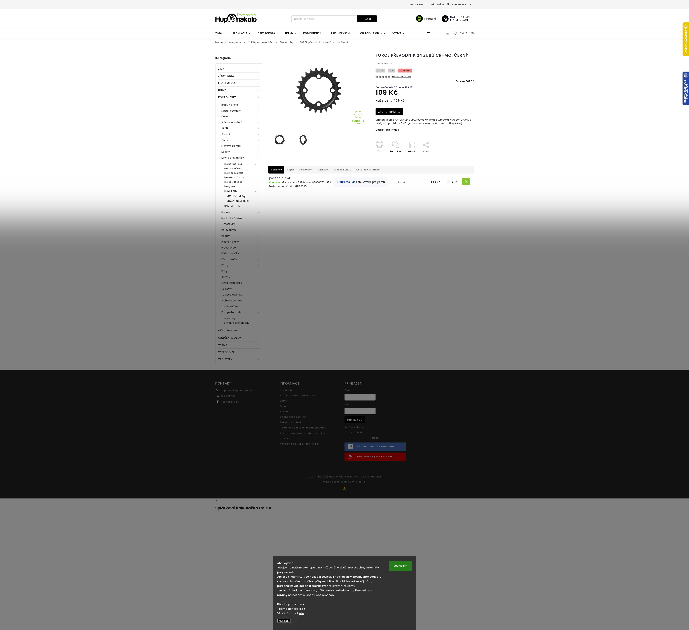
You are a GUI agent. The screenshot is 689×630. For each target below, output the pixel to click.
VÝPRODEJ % (226, 352)
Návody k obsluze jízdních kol (299, 443)
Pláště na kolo (230, 241)
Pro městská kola (234, 177)
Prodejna (417, 4)
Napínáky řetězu (231, 218)
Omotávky (228, 224)
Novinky (285, 438)
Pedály (225, 236)
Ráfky (224, 265)
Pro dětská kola (233, 181)
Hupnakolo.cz (230, 401)
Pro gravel (230, 186)
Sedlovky (227, 289)
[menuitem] (221, 33)
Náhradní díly (232, 206)
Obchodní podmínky (293, 416)
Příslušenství (227, 330)
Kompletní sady (231, 312)
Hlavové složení (231, 146)
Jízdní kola (226, 76)
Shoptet (337, 481)
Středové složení (231, 122)
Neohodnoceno (401, 77)
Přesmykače (229, 259)
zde (301, 613)
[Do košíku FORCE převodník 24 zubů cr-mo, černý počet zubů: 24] (466, 181)
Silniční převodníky (238, 200)
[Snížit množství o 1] (448, 181)
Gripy (224, 140)
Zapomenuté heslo (355, 432)
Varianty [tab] (276, 169)
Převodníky (230, 190)
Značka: (465, 81)
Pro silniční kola (233, 168)
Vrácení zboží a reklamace (448, 4)
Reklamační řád (290, 422)
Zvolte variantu (389, 112)
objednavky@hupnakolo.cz (239, 390)
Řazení (225, 134)
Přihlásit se (354, 419)
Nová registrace (354, 427)
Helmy (222, 90)
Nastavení (284, 620)
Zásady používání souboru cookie (302, 433)
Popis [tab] (290, 169)
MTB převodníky (236, 196)
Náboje (225, 212)
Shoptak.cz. (358, 481)
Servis (284, 400)
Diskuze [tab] (323, 169)
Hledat (367, 18)
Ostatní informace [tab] (368, 169)
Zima (221, 69)
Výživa (223, 345)
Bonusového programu (370, 182)
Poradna (285, 411)
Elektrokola (227, 83)
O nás (283, 406)
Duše (224, 116)
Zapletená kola (230, 306)
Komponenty (227, 97)
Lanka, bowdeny (231, 111)
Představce (228, 247)
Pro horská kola (233, 163)
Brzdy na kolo (229, 105)
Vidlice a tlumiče (232, 300)
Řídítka (225, 128)
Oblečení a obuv (229, 337)
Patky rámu (228, 230)
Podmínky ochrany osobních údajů (303, 427)
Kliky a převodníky (232, 158)
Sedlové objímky (231, 294)
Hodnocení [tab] (306, 169)
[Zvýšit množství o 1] (456, 181)
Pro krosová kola (233, 172)
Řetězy (225, 277)
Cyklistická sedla (231, 283)
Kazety (225, 152)
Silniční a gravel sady (236, 322)
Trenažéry (225, 359)
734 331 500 (228, 396)
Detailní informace (387, 130)
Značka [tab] (342, 169)
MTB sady (229, 318)
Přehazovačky (230, 253)
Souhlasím (400, 566)
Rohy (224, 271)
